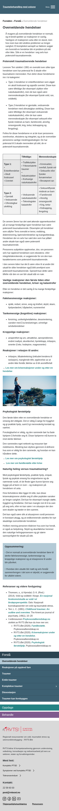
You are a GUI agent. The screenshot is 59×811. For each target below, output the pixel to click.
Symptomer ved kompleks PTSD (17, 770)
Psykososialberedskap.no (36, 619)
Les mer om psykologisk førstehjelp (24, 458)
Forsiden (7, 21)
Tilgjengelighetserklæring (15, 804)
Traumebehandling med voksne (19, 7)
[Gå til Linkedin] (14, 798)
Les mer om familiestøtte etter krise (24, 463)
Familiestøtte (38, 626)
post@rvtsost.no (11, 792)
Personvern (37, 804)
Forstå (17, 21)
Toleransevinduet (10, 775)
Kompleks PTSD (10, 765)
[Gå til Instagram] (4, 798)
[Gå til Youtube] (19, 798)
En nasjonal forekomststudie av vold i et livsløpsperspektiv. (30, 599)
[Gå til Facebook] (9, 798)
